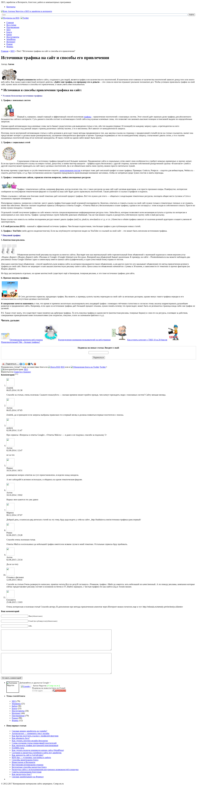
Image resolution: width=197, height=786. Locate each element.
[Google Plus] (35, 364)
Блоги (9, 32)
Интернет (10, 42)
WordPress (11, 39)
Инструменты (12, 37)
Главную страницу (22, 372)
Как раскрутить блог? (22, 774)
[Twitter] (23, 364)
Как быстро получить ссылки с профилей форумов (35, 736)
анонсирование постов (70, 170)
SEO (8, 30)
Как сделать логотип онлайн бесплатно (30, 740)
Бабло (9, 34)
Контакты (10, 7)
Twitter (103, 367)
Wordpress (16, 703)
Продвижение (12, 27)
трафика (87, 117)
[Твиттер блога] (25, 18)
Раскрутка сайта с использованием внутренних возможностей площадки (45, 769)
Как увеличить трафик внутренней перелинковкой (35, 745)
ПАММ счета (18, 748)
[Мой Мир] (29, 364)
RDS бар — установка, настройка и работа (31, 757)
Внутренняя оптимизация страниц (27, 765)
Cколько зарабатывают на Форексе (28, 777)
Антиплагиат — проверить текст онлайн (30, 733)
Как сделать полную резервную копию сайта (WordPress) (38, 750)
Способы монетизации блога (25, 760)
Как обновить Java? (21, 738)
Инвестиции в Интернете (23, 762)
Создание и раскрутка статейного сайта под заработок (37, 753)
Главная (10, 22)
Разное (9, 44)
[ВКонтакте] (20, 364)
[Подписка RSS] (10, 18)
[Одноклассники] (26, 364)
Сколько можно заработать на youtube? (29, 731)
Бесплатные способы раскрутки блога (29, 767)
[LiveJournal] (32, 364)
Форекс (9, 46)
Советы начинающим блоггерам (26, 772)
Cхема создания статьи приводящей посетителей (34, 743)
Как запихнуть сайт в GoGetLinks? (27, 755)
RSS (63, 367)
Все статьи (11, 25)
